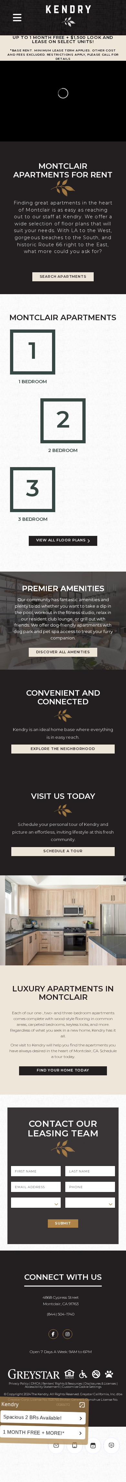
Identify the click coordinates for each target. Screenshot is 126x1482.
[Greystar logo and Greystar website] (36, 1374)
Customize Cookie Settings (81, 1386)
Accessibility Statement (42, 1386)
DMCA (35, 1383)
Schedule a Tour (62, 851)
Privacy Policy (19, 1383)
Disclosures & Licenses (100, 1383)
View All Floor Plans (61, 540)
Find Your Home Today (63, 1070)
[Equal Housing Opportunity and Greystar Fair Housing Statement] (72, 1374)
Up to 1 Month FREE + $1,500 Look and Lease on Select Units (63, 39)
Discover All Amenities (63, 652)
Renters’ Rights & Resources (62, 1383)
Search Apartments (63, 277)
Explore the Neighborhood (63, 749)
